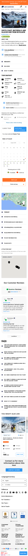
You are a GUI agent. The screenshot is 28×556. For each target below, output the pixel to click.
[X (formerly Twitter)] (19, 492)
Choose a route (7, 257)
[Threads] (22, 492)
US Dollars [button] (6, 484)
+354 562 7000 (6, 544)
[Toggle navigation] (26, 7)
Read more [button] (6, 311)
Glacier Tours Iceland (15, 9)
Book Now (23, 553)
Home (2, 9)
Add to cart (14, 179)
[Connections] (14, 521)
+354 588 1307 (20, 544)
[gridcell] (24, 150)
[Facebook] (2, 492)
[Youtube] (13, 492)
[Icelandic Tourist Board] (22, 515)
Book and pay (14, 184)
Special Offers (14, 3)
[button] (15, 61)
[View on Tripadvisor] (4, 299)
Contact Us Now (14, 470)
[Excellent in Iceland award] (14, 515)
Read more (22, 45)
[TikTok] (7, 492)
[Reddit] (25, 492)
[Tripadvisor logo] (5, 515)
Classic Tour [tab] (6, 128)
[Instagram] (4, 492)
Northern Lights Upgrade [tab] (20, 129)
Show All (22, 25)
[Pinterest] (16, 492)
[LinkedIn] (10, 492)
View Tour (20, 454)
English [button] (5, 480)
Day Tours (7, 9)
